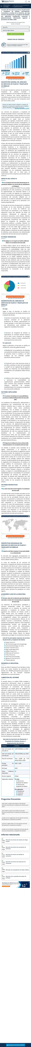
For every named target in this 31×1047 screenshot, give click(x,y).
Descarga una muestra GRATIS (16, 1045)
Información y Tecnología (6, 5)
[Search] (26, 2)
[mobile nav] (29, 2)
